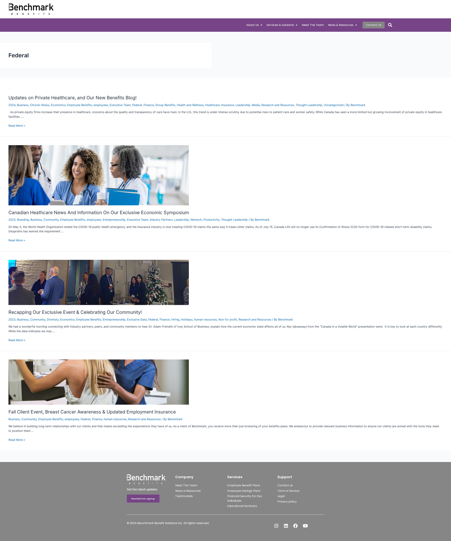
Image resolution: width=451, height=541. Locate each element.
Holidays (187, 319)
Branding (23, 219)
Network (196, 219)
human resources (205, 319)
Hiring (175, 319)
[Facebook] (295, 525)
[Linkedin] (286, 525)
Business (22, 105)
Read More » (16, 125)
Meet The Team (313, 25)
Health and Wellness (190, 105)
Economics (58, 105)
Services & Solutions (280, 25)
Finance (149, 105)
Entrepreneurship (114, 219)
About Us (252, 25)
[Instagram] (276, 525)
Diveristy (52, 319)
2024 (11, 105)
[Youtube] (305, 525)
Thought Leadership (309, 105)
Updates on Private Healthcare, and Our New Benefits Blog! (72, 97)
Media (256, 105)
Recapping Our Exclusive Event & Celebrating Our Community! (75, 312)
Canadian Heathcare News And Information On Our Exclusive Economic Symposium (98, 212)
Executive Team (120, 105)
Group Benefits (165, 105)
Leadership (243, 105)
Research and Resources (277, 105)
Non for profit (227, 319)
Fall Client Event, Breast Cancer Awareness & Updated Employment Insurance (92, 412)
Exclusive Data (137, 319)
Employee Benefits (79, 105)
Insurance (227, 105)
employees (101, 105)
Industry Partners (161, 219)
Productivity (211, 219)
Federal (137, 105)
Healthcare (212, 105)
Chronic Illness (39, 105)
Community (51, 219)
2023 (12, 219)
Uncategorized (334, 105)
